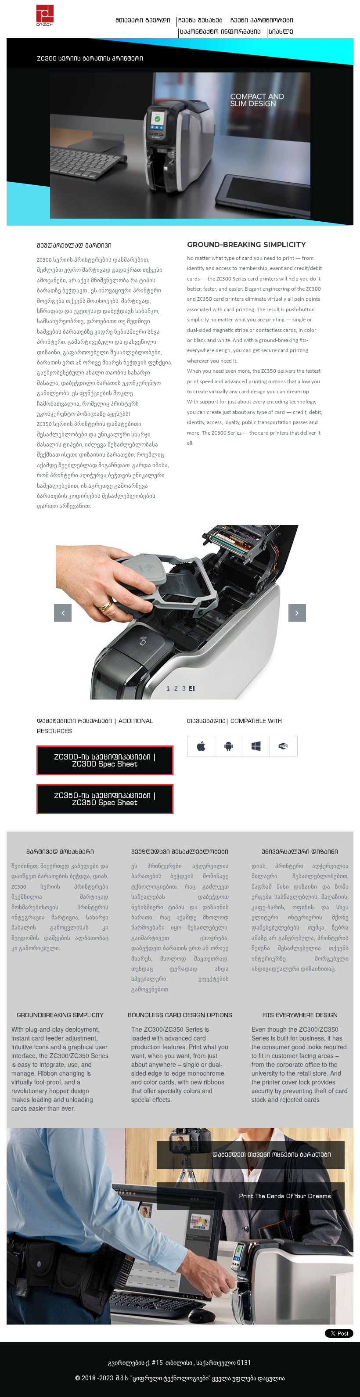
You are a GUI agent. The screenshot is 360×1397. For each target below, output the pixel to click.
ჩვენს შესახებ (200, 20)
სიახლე (281, 32)
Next (297, 613)
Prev (63, 613)
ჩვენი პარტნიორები (261, 20)
